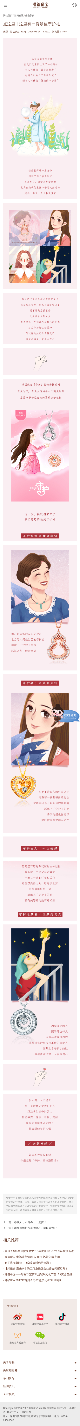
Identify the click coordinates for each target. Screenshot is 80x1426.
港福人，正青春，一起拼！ (30, 1222)
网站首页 (7, 15)
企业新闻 (30, 15)
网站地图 (26, 1412)
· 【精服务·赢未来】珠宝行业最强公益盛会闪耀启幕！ (35, 1268)
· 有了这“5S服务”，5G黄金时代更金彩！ (27, 1262)
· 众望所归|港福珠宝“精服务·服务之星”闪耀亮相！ (33, 1257)
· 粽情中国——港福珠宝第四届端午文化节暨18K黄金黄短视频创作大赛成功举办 (40, 1274)
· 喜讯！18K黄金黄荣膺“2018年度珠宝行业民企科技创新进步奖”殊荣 (40, 1251)
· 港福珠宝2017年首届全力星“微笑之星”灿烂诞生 (32, 1280)
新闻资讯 (18, 15)
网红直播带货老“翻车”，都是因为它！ (36, 1228)
